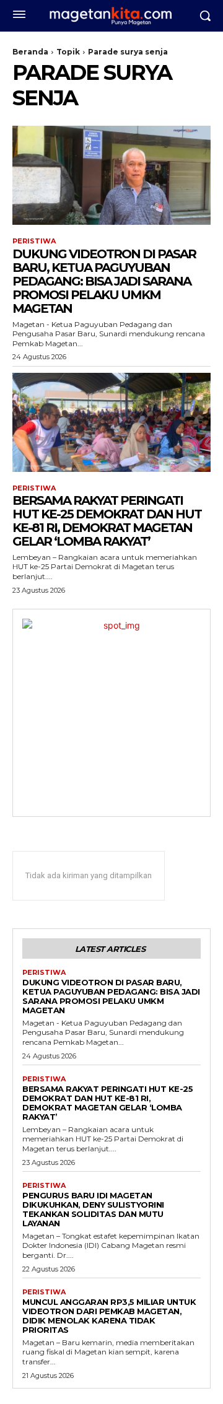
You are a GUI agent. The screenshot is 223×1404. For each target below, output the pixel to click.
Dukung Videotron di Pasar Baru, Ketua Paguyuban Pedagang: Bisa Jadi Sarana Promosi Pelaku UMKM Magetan (104, 281)
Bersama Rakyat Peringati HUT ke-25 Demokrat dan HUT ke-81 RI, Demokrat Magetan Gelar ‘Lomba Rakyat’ (106, 521)
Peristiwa (34, 241)
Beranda (30, 51)
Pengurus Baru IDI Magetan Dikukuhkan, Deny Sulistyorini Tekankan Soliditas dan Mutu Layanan (93, 1209)
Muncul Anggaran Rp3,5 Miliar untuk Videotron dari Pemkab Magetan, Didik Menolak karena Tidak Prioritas (109, 1316)
